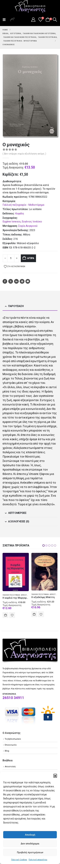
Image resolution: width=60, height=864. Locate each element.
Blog (7, 751)
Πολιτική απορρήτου (38, 860)
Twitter (10, 281)
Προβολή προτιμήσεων (30, 852)
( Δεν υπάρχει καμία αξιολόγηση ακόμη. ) (24, 153)
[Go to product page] (16, 571)
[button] (55, 775)
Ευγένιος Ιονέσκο (32, 221)
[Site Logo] (30, 6)
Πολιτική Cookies (19, 860)
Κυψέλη (19, 213)
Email (27, 281)
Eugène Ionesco (12, 221)
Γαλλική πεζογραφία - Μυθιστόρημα (23, 204)
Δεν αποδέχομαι (30, 843)
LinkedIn (16, 281)
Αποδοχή (30, 834)
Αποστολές (10, 767)
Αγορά (30, 258)
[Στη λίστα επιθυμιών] (12, 614)
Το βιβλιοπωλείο (13, 739)
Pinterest (22, 281)
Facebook (5, 281)
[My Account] (33, 20)
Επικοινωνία (10, 745)
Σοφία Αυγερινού (27, 225)
